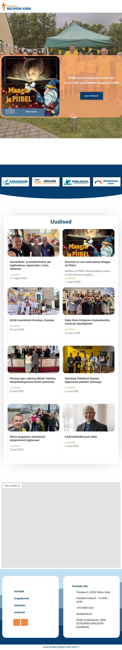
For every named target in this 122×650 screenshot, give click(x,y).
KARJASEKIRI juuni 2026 (81, 436)
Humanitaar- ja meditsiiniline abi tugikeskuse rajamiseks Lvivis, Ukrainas (30, 265)
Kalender (20, 605)
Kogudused (21, 598)
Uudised (61, 222)
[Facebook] (16, 622)
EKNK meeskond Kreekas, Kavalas (32, 320)
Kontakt (19, 591)
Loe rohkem (91, 95)
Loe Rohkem (15, 274)
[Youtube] (24, 622)
